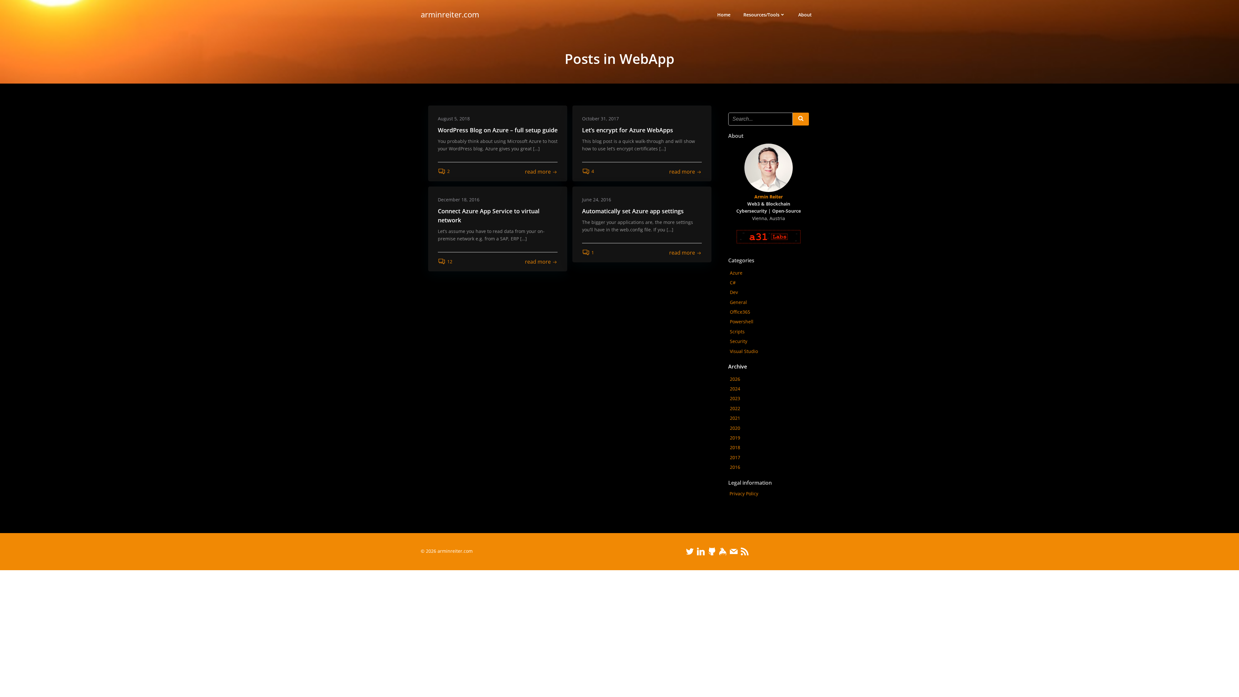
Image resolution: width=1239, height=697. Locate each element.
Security (738, 341)
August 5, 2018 (454, 119)
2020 (735, 428)
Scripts (737, 331)
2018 (735, 447)
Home (723, 15)
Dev (734, 292)
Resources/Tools (761, 15)
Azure (736, 273)
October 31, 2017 (600, 119)
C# (733, 282)
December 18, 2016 (458, 200)
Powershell (741, 321)
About (805, 15)
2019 (735, 438)
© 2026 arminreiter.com (447, 551)
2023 (735, 398)
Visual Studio (744, 351)
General (738, 302)
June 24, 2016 (596, 200)
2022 (735, 408)
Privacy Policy (744, 493)
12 (449, 261)
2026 (735, 379)
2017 (735, 457)
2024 (735, 389)
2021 (735, 418)
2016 (735, 467)
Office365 (740, 312)
